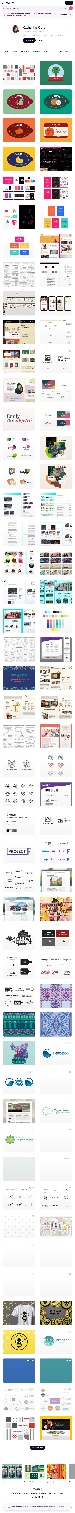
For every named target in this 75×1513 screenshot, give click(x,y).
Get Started (63, 14)
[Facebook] (36, 1497)
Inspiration (34, 1493)
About (55, 1493)
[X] (32, 1497)
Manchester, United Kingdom (33, 32)
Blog (49, 1493)
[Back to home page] (10, 3)
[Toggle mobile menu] (2, 2)
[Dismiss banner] (69, 1505)
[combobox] (31, 8)
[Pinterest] (42, 1497)
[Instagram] (39, 1497)
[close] (70, 14)
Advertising (42, 1493)
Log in (69, 3)
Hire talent (25, 1493)
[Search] (71, 8)
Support (60, 1493)
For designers (16, 1493)
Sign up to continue (37, 1447)
